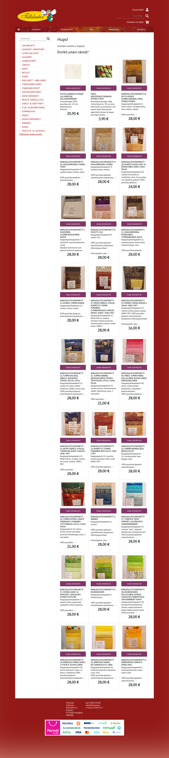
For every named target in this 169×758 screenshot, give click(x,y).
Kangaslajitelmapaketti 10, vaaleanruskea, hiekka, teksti (72, 164)
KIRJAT (25, 127)
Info (91, 29)
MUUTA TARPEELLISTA (32, 100)
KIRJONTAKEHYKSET (31, 92)
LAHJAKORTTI (28, 45)
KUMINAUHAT (29, 111)
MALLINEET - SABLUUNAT (34, 80)
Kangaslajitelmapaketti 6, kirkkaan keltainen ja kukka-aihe (133, 662)
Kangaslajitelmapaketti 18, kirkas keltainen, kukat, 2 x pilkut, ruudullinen (73, 662)
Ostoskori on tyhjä (135, 22)
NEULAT (26, 72)
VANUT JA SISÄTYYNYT (33, 103)
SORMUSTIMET (29, 61)
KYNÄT (25, 76)
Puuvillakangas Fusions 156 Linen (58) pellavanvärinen (71, 96)
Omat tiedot (138, 10)
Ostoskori (142, 29)
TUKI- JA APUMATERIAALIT (34, 107)
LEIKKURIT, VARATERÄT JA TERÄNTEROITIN (34, 49)
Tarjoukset (36, 29)
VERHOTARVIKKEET (31, 119)
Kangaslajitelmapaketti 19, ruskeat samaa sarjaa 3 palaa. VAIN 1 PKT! (134, 302)
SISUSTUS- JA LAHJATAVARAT (34, 131)
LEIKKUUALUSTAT (30, 53)
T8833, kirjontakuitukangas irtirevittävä (101, 96)
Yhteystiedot (113, 29)
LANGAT (26, 65)
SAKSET (25, 115)
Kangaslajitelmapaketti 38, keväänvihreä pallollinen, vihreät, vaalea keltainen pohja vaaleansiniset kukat (133, 595)
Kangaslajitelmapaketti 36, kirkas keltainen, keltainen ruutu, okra (102, 662)
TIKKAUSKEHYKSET (31, 88)
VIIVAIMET (27, 57)
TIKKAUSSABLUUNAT (32, 84)
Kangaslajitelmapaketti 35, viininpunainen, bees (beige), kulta (133, 448)
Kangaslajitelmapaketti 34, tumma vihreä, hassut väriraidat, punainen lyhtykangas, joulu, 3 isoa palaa (73, 522)
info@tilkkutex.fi (93, 705)
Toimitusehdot (67, 29)
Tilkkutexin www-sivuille (30, 134)
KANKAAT (26, 123)
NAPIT (25, 69)
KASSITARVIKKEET (30, 96)
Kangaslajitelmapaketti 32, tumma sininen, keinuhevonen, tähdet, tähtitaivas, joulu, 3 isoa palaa (103, 378)
